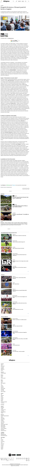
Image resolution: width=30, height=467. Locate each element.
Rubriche (2, 414)
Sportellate (2, 389)
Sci (1, 384)
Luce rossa (2, 390)
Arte (1, 394)
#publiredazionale (3, 434)
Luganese (2, 368)
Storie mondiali (3, 388)
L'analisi (2, 408)
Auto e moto (2, 422)
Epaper (23, 1)
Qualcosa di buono (3, 430)
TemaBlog (2, 432)
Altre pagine (3, 437)
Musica (2, 400)
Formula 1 (2, 386)
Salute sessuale (3, 426)
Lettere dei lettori (3, 411)
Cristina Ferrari (11, 38)
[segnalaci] (16, 1)
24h (1, 438)
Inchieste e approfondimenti (5, 415)
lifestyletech (2, 187)
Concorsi (2, 444)
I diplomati (2, 423)
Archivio (2, 439)
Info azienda (2, 441)
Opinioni (2, 406)
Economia (2, 404)
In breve (2, 440)
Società (2, 399)
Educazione (2, 429)
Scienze (2, 398)
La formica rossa (3, 409)
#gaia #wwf (2, 433)
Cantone (2, 363)
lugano (5, 187)
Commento (2, 407)
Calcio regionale (3, 383)
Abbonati (19, 1)
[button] (17, 458)
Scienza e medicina (3, 428)
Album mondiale (3, 391)
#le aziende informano (4, 435)
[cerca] (13, 1)
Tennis (2, 385)
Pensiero (2, 397)
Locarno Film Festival (4, 401)
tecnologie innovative (9, 187)
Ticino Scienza (3, 427)
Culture (2, 393)
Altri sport (2, 387)
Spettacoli (2, 395)
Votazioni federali (3, 373)
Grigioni (2, 370)
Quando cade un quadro (4, 424)
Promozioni (2, 443)
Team (1, 442)
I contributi (2, 410)
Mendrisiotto (2, 369)
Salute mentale (3, 425)
